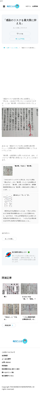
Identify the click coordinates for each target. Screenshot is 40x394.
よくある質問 (6, 359)
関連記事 (8, 325)
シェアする (20, 39)
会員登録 (35, 6)
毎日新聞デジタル (8, 376)
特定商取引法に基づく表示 (11, 369)
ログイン (28, 6)
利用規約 (5, 366)
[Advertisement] (20, 73)
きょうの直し (16, 28)
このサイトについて (8, 352)
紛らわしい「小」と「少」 (22, 195)
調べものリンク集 (8, 372)
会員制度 (5, 355)
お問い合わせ (6, 362)
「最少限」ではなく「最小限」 (23, 166)
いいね (20, 34)
